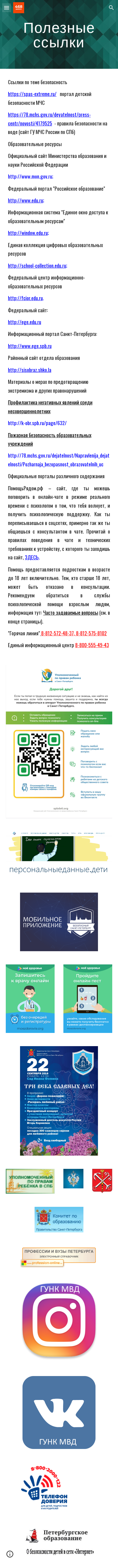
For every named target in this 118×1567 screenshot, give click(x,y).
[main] (59, 34)
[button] (6, 7)
